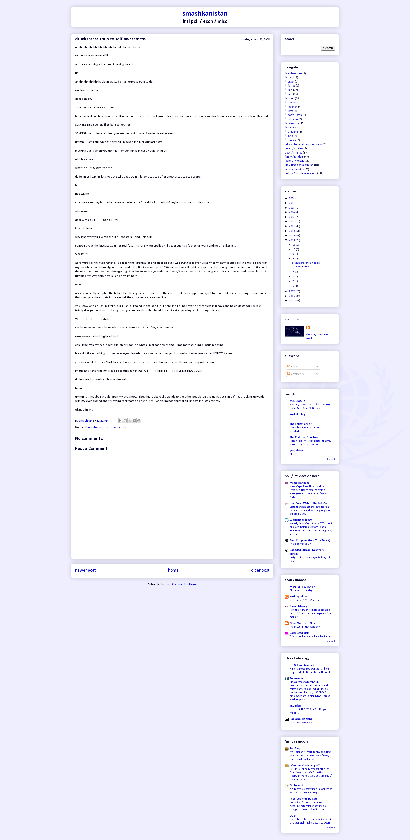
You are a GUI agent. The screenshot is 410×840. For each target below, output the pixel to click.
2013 (292, 217)
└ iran (288, 90)
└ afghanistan (293, 73)
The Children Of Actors (304, 437)
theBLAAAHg (297, 401)
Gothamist (296, 785)
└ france (290, 85)
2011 (292, 226)
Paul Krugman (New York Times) (310, 540)
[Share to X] (129, 420)
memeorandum (299, 483)
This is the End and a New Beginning (310, 636)
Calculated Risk (299, 633)
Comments (297, 374)
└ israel (289, 98)
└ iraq (288, 94)
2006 (292, 296)
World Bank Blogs (301, 520)
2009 (292, 235)
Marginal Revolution (302, 587)
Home (173, 570)
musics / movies (294, 169)
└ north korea (293, 115)
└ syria (289, 136)
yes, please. (297, 450)
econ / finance (293, 152)
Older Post (260, 570)
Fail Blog (295, 748)
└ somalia (291, 127)
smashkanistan (205, 14)
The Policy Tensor (301, 424)
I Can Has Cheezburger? (305, 765)
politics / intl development (301, 173)
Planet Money (298, 606)
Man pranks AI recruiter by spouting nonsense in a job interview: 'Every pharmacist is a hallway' (310, 756)
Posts (293, 366)
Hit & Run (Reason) (302, 665)
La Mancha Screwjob (301, 722)
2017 (292, 203)
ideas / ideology (294, 161)
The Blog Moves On (300, 544)
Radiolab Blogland (301, 719)
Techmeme (296, 678)
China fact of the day (301, 590)
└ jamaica (291, 102)
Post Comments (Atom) (181, 584)
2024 (292, 198)
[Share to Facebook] (134, 420)
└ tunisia (290, 140)
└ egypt (289, 81)
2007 (292, 291)
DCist (293, 815)
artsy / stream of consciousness (105, 427)
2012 (292, 221)
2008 (292, 240)
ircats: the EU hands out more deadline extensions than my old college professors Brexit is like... (308, 806)
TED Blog (295, 705)
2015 (292, 207)
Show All (331, 459)
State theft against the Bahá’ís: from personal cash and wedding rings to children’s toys (310, 511)
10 (294, 249)
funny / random (294, 156)
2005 (292, 300)
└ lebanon (291, 106)
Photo (293, 454)
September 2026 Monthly (304, 600)
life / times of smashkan (299, 165)
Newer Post (85, 570)
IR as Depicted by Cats (303, 799)
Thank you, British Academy (305, 626)
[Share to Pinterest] (138, 420)
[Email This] (120, 420)
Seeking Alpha (299, 596)
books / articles (294, 148)
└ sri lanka (291, 132)
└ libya (289, 111)
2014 (292, 212)
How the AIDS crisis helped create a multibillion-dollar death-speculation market (310, 614)
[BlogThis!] (125, 420)
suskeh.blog (297, 414)
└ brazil (289, 77)
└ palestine (292, 123)
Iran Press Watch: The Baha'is (308, 503)
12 (294, 245)
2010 (292, 231)
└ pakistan (291, 119)
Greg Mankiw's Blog (302, 623)
